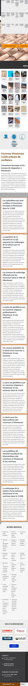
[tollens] (7, 638)
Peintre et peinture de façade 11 (8, 1)
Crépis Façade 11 (17, 25)
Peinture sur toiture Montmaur (5, 533)
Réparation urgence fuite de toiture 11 (8, 14)
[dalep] (21, 638)
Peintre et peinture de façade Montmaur (13, 534)
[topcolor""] (14, 646)
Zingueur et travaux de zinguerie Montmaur (13, 542)
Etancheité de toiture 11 (21, 25)
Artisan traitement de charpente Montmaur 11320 (22, 567)
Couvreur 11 (3, 0)
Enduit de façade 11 (3, 25)
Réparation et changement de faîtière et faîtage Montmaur (5, 567)
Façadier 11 (12, 25)
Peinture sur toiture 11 (12, 1)
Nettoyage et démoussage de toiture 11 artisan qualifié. (21, 15)
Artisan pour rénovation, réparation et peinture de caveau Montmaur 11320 (14, 605)
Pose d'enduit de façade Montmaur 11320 (13, 567)
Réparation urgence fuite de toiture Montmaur (13, 557)
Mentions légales (21, 684)
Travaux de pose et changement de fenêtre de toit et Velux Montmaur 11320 (14, 590)
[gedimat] (21, 631)
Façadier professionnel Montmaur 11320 (6, 577)
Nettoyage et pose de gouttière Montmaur (22, 542)
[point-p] (7, 631)
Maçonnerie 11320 (22, 532)
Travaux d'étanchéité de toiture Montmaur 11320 (5, 588)
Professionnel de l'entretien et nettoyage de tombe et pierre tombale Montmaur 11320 (6, 606)
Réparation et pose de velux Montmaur (5, 556)
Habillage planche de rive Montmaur (22, 556)
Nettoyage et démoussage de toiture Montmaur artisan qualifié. (5, 545)
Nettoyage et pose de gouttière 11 (12, 14)
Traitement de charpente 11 (8, 26)
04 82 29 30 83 (9, 664)
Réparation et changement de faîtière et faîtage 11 (3, 15)
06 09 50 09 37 (9, 665)
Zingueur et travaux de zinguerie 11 (17, 15)
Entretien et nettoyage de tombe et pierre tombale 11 (17, 3)
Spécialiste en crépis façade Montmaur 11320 (14, 578)
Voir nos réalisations (10, 46)
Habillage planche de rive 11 (22, 1)
